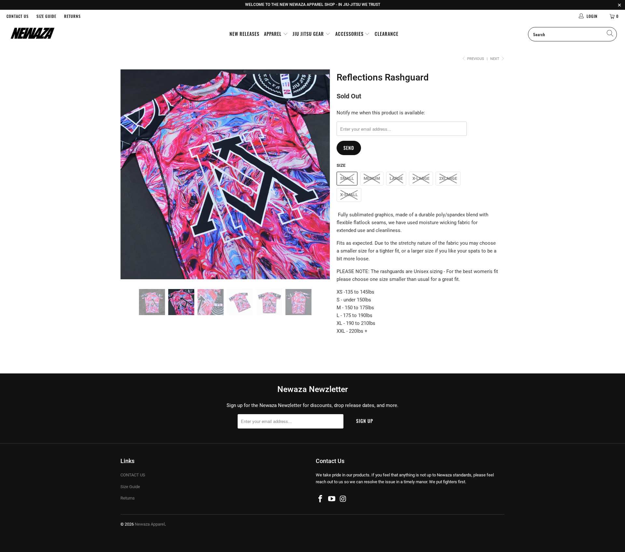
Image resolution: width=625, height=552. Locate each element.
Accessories (350, 33)
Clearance (386, 33)
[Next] (318, 174)
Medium (372, 178)
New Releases (244, 33)
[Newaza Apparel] (53, 34)
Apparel (273, 33)
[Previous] (131, 174)
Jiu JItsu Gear (309, 33)
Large (396, 178)
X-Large (420, 178)
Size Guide (46, 16)
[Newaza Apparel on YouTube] (332, 499)
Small (347, 178)
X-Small (349, 194)
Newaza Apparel (150, 524)
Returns (72, 16)
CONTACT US (18, 16)
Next (495, 59)
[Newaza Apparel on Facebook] (321, 499)
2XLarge (448, 178)
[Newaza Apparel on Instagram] (343, 499)
